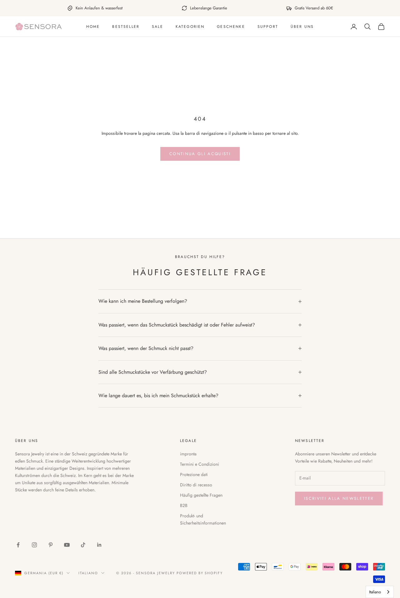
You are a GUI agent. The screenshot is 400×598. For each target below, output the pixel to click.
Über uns (302, 26)
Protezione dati (194, 474)
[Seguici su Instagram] (34, 545)
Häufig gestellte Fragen (201, 495)
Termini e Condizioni (199, 464)
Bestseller (125, 26)
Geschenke (231, 26)
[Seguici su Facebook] (18, 545)
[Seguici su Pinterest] (51, 545)
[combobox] (380, 592)
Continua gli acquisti (200, 154)
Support (268, 26)
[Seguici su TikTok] (83, 545)
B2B (184, 505)
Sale (157, 26)
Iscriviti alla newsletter (339, 498)
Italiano (88, 572)
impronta (188, 454)
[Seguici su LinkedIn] (99, 545)
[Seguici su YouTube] (67, 545)
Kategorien (190, 26)
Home (93, 26)
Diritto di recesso (196, 485)
